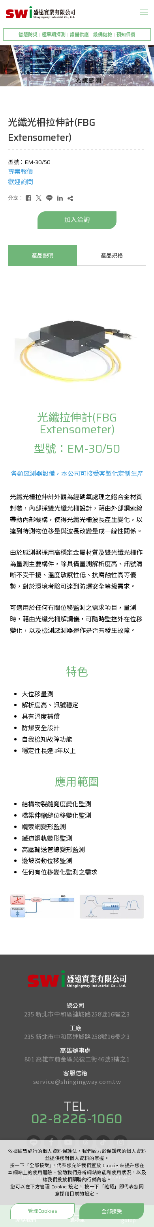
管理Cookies (42, 1211)
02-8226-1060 (77, 1119)
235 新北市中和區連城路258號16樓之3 (77, 1014)
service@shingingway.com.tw (77, 1081)
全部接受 (111, 1211)
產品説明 (43, 255)
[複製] (70, 198)
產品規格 (112, 255)
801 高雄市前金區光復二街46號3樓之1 (77, 1059)
